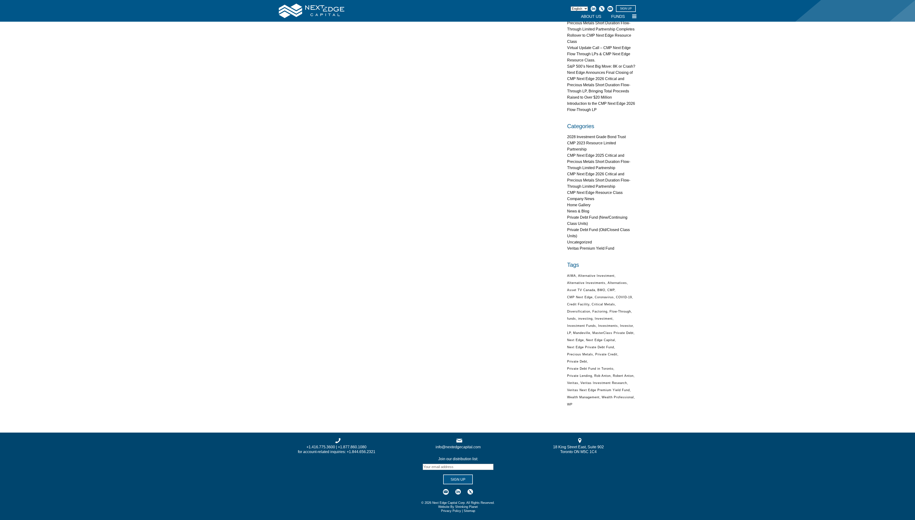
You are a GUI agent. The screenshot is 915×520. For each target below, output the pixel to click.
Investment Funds (581, 326)
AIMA (571, 276)
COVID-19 (624, 297)
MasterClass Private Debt (613, 333)
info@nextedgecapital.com (458, 447)
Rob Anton (602, 376)
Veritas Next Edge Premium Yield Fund (598, 390)
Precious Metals (580, 354)
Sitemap (469, 511)
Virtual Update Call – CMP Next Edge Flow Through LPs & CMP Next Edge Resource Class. (599, 54)
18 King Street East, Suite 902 (578, 447)
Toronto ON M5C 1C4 (578, 452)
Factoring (599, 311)
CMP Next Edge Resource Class (595, 193)
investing (585, 318)
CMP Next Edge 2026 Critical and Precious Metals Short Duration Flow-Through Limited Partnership (598, 180)
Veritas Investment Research (603, 383)
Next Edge (575, 340)
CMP (611, 290)
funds (571, 318)
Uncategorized (579, 242)
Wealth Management (583, 397)
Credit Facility (578, 304)
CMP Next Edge (580, 297)
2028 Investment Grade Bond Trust (596, 137)
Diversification (578, 311)
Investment (604, 318)
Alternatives (617, 283)
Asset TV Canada (581, 290)
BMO (601, 290)
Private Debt (577, 361)
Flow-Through (620, 311)
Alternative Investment (596, 276)
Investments (608, 326)
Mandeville (581, 333)
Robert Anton (623, 376)
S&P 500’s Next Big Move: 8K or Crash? (601, 66)
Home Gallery (578, 205)
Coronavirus (604, 297)
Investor (626, 326)
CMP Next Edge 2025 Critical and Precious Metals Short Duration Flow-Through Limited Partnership (598, 161)
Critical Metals (603, 304)
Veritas (572, 383)
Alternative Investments (586, 283)
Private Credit (606, 354)
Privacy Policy (451, 511)
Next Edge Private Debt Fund (590, 347)
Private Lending (579, 376)
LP (569, 333)
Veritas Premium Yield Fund (590, 248)
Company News (580, 199)
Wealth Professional (618, 397)
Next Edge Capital (600, 340)
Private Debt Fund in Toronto (590, 368)
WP (570, 404)
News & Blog (578, 211)
